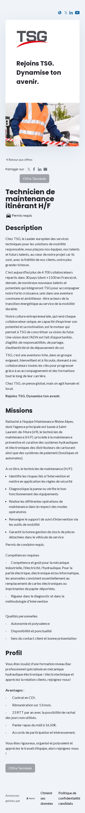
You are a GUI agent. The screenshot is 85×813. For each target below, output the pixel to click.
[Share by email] (45, 169)
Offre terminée (34, 178)
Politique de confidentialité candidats (69, 798)
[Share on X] (28, 169)
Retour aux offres (20, 159)
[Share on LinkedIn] (39, 169)
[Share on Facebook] (34, 169)
